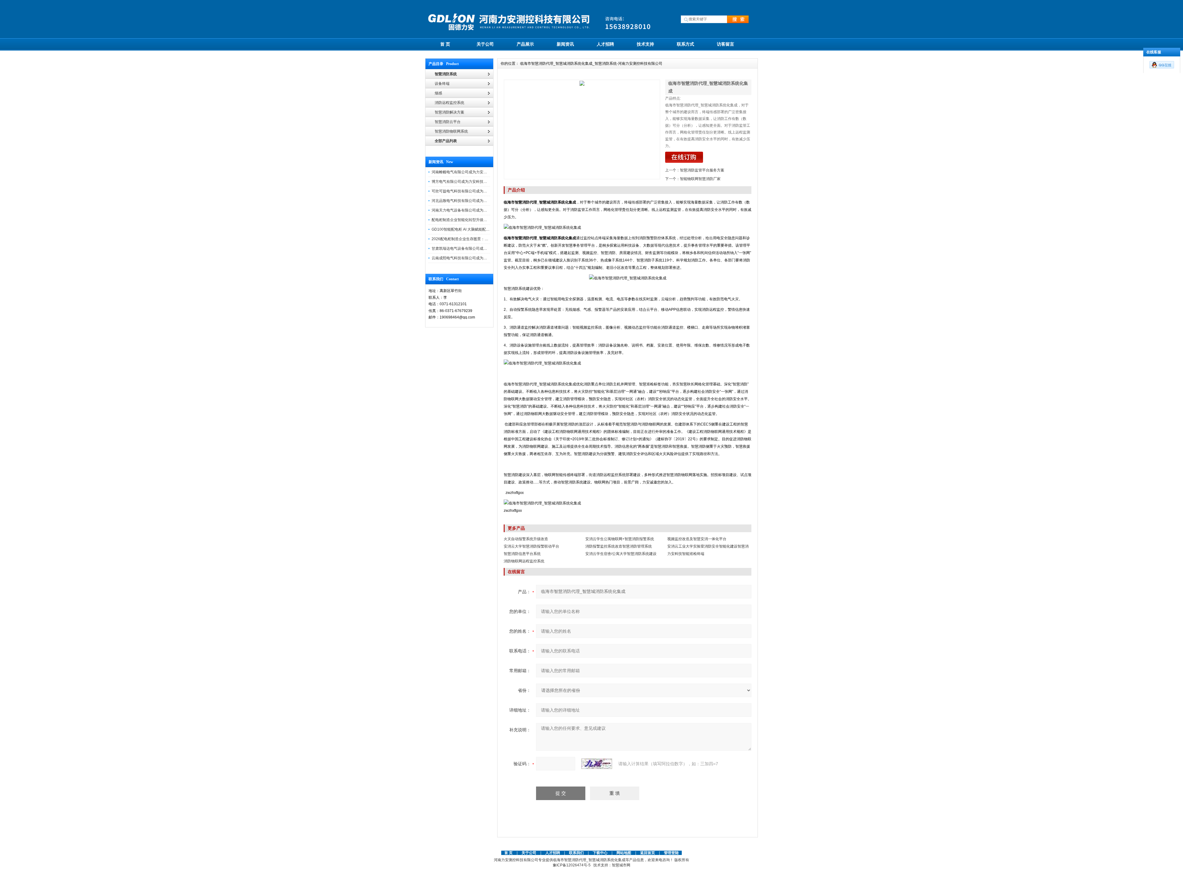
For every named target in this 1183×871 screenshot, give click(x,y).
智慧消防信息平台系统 (522, 554)
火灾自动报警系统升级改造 (526, 539)
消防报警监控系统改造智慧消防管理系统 (618, 546)
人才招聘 (605, 44)
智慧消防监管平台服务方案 (702, 170)
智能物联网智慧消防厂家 (700, 179)
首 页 (445, 44)
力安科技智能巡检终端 (685, 554)
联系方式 (685, 44)
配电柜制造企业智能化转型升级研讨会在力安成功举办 (476, 220)
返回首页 (648, 853)
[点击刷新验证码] (596, 763)
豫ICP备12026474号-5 (572, 865)
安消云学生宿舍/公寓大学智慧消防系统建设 (621, 554)
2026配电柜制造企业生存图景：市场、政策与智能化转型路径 (482, 239)
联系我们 (576, 853)
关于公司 (485, 44)
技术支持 (645, 44)
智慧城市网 (621, 865)
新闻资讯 (565, 44)
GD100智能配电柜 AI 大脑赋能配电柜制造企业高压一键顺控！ (483, 229)
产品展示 (525, 44)
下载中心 (600, 853)
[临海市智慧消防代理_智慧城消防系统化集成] (582, 129)
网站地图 (623, 853)
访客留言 (725, 44)
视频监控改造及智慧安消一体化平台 (696, 539)
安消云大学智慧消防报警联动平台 (531, 546)
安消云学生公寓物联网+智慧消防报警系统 (619, 539)
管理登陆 (671, 853)
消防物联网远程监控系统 (524, 561)
